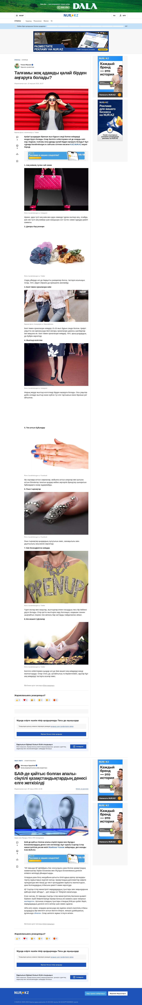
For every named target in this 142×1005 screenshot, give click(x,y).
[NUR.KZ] (71, 15)
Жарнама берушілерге (118, 993)
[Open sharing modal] (17, 154)
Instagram (79, 746)
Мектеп (46, 21)
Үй (51, 21)
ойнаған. (37, 913)
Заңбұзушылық (30, 760)
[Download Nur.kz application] (71, 6)
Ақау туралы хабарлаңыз (95, 993)
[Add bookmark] (17, 161)
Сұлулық (28, 21)
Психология (38, 21)
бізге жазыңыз (48, 685)
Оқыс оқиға (18, 760)
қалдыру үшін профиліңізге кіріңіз (62, 726)
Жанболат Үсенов (56, 847)
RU (114, 15)
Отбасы (17, 21)
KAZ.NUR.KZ (76, 144)
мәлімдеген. (29, 901)
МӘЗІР (21, 15)
